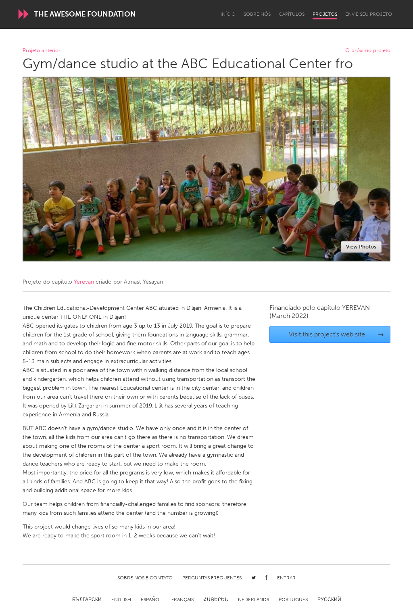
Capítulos (292, 14)
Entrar (286, 578)
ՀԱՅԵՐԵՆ (215, 599)
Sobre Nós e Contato (145, 578)
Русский (329, 599)
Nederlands (253, 599)
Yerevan (84, 281)
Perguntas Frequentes (212, 578)
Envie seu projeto (368, 14)
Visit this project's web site (336, 334)
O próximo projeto (367, 50)
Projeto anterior (41, 50)
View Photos (361, 247)
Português (293, 599)
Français (182, 599)
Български (87, 599)
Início (228, 14)
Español (151, 599)
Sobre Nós (257, 14)
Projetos (325, 14)
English (121, 599)
